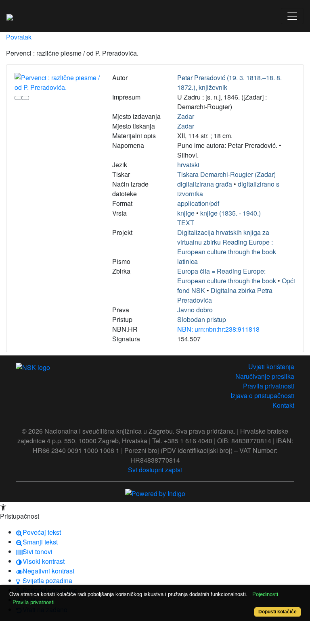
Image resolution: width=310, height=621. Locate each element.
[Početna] (9, 16)
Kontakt (283, 405)
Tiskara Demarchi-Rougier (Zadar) (226, 174)
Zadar (185, 116)
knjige (186, 213)
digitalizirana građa (204, 184)
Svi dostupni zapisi (155, 469)
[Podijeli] (25, 98)
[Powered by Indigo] (155, 492)
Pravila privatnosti (268, 385)
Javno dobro (195, 309)
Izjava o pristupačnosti (262, 395)
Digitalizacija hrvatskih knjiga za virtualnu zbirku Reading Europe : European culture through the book (226, 242)
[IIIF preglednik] (18, 98)
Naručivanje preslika (264, 376)
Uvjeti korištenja (271, 366)
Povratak (18, 37)
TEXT (185, 222)
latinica (187, 261)
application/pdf (198, 203)
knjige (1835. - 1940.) (230, 213)
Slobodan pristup (201, 319)
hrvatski (188, 164)
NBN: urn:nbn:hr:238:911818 (218, 329)
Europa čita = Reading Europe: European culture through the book (226, 275)
